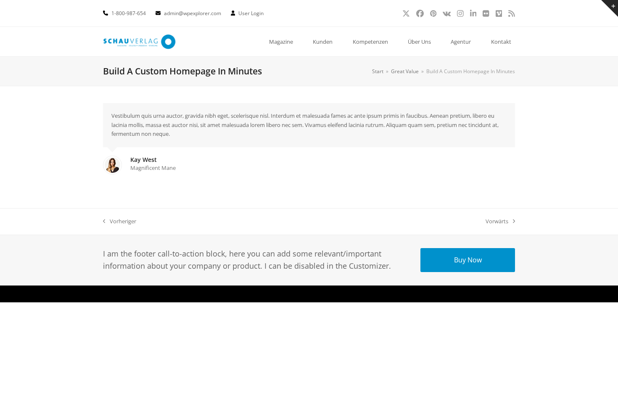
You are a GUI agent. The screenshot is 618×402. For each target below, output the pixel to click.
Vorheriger (119, 221)
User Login (251, 13)
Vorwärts (497, 221)
